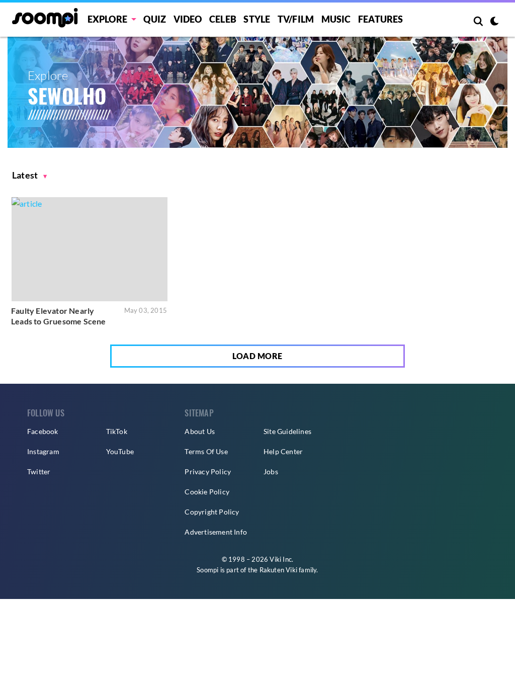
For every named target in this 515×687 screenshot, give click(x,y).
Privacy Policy (208, 471)
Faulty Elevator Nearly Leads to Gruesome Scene (58, 316)
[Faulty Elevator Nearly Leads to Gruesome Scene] (89, 249)
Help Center (283, 451)
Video (188, 19)
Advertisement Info (216, 532)
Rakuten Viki (278, 570)
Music (336, 19)
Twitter (38, 471)
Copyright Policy (212, 511)
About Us (200, 431)
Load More (257, 356)
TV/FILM (296, 19)
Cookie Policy (207, 491)
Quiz (154, 19)
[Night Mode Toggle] (494, 22)
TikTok (116, 431)
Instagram (43, 451)
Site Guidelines (287, 431)
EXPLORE (107, 19)
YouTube (120, 451)
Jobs (271, 471)
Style (256, 19)
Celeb (222, 19)
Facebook (42, 431)
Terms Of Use (206, 451)
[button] (29, 175)
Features (380, 19)
